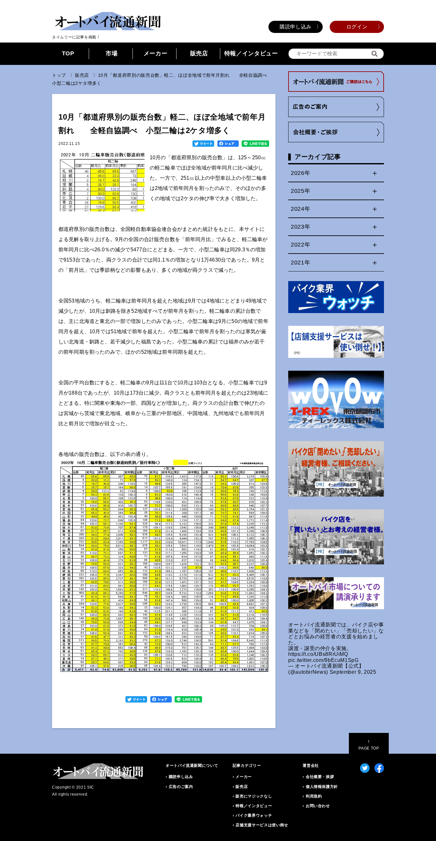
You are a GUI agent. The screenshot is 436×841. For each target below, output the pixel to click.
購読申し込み (296, 26)
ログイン (357, 26)
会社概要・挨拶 (320, 776)
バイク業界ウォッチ (254, 815)
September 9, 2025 (353, 672)
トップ (59, 75)
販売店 (199, 53)
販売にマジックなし (254, 796)
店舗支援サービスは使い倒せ (262, 825)
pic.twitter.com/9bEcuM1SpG (323, 660)
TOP (68, 53)
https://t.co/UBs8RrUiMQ (318, 654)
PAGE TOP (368, 745)
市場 (111, 53)
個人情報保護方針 (322, 786)
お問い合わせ (318, 806)
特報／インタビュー (251, 53)
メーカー (156, 53)
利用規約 (314, 796)
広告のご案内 (181, 786)
